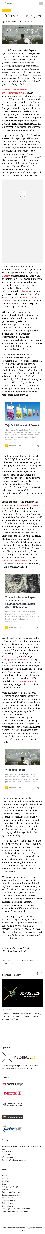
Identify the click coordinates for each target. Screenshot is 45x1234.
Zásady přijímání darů (11, 1195)
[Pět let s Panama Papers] (22, 34)
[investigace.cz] (8, 3)
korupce (24, 960)
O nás (4, 1176)
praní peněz (24, 964)
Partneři (5, 1189)
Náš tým (5, 1178)
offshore (34, 960)
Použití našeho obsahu (11, 1192)
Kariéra (5, 1184)
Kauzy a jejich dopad (10, 1187)
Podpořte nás (7, 1206)
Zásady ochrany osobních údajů (15, 1211)
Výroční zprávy (8, 1200)
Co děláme (6, 1181)
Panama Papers (11, 964)
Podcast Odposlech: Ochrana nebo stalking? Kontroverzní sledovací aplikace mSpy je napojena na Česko (22, 1016)
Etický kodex (7, 1198)
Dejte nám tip (7, 1203)
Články (6, 10)
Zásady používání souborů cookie (16, 1209)
